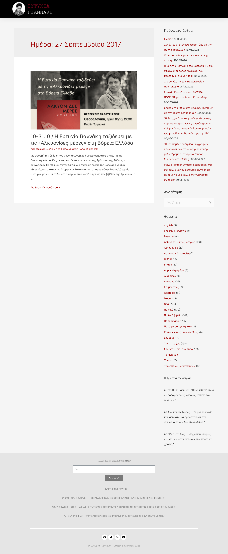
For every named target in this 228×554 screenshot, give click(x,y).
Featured (169, 236)
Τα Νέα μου (171, 354)
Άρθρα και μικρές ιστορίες (179, 242)
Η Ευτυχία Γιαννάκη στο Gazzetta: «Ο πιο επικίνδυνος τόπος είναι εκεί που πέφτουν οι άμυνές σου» (188, 70)
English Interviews (175, 230)
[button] (223, 9)
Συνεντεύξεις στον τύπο (178, 349)
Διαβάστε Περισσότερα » (45, 187)
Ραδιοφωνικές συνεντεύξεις (181, 332)
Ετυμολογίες (171, 287)
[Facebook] (104, 537)
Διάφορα (169, 281)
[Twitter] (111, 537)
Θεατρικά (169, 292)
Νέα (58, 149)
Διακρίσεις (170, 276)
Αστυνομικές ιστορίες (177, 253)
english (168, 225)
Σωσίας (168, 39)
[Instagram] (117, 537)
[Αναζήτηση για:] (189, 202)
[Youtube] (123, 537)
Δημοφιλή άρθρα (174, 270)
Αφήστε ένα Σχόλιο (42, 149)
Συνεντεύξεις (172, 343)
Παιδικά (168, 309)
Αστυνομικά (171, 247)
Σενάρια (169, 337)
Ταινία (168, 360)
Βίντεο (168, 264)
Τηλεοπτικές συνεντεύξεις (179, 366)
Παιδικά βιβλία (173, 315)
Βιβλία (168, 258)
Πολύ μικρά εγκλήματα (178, 326)
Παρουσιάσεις (69, 149)
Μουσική (169, 298)
